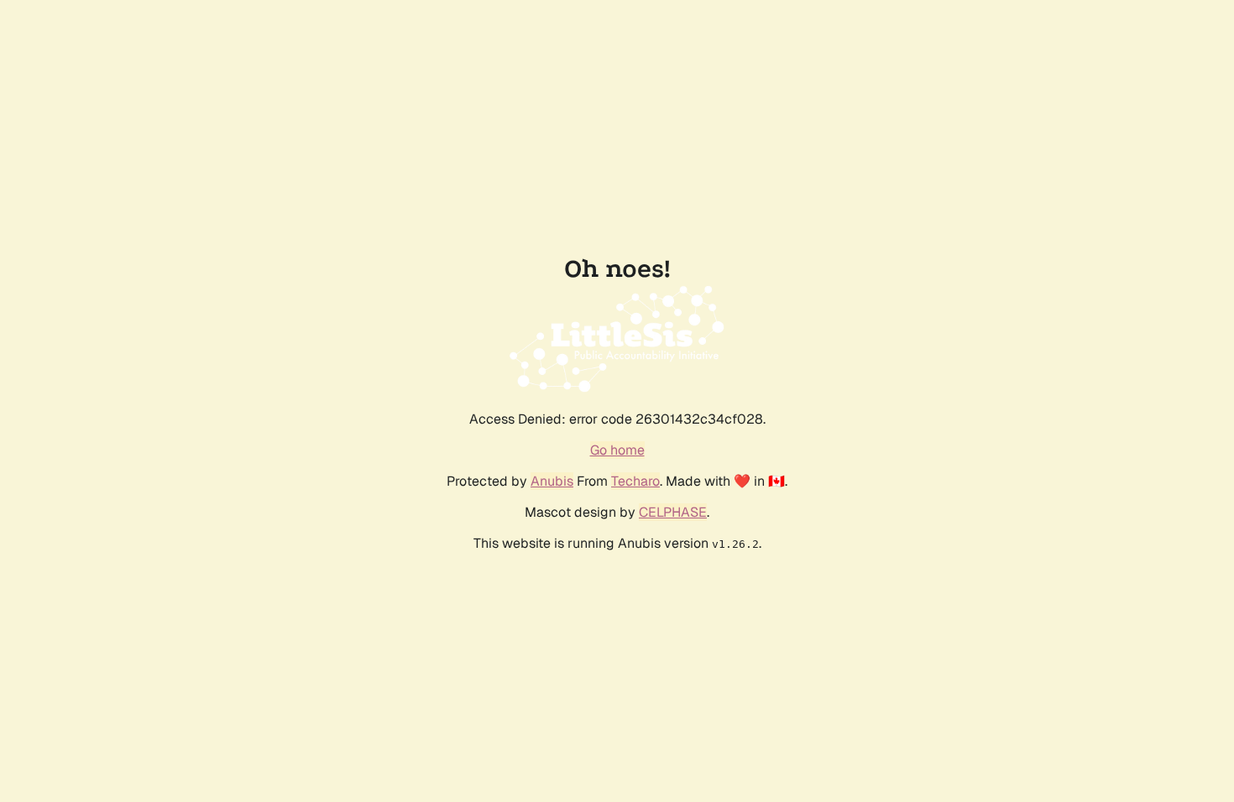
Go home (617, 450)
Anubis (552, 481)
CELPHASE (673, 512)
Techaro (635, 481)
